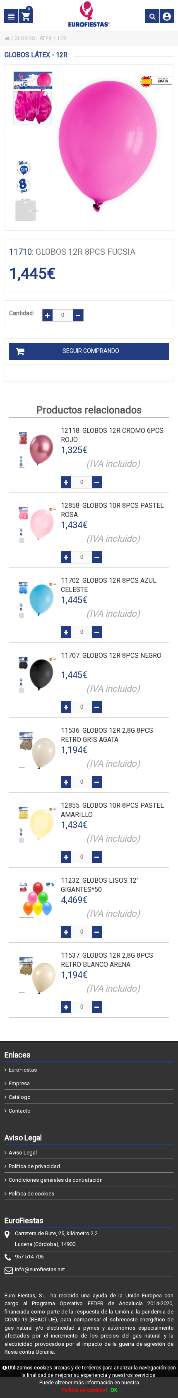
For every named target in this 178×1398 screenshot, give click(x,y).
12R (62, 38)
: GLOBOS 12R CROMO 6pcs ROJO (112, 435)
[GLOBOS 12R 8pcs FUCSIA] (89, 147)
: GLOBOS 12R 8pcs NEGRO (111, 655)
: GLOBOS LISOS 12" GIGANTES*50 (100, 884)
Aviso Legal (23, 1152)
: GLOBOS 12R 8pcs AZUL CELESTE (108, 585)
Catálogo (20, 1097)
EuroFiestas (23, 1070)
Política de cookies (31, 1193)
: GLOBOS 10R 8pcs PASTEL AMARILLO (112, 810)
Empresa (19, 1083)
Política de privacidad (34, 1166)
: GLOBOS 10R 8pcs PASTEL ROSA (112, 510)
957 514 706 (29, 1256)
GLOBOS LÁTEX (33, 38)
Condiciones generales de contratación (56, 1180)
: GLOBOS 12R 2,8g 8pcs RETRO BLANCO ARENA (107, 959)
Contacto (20, 1111)
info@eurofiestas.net (40, 1269)
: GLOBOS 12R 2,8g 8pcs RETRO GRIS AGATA (107, 735)
